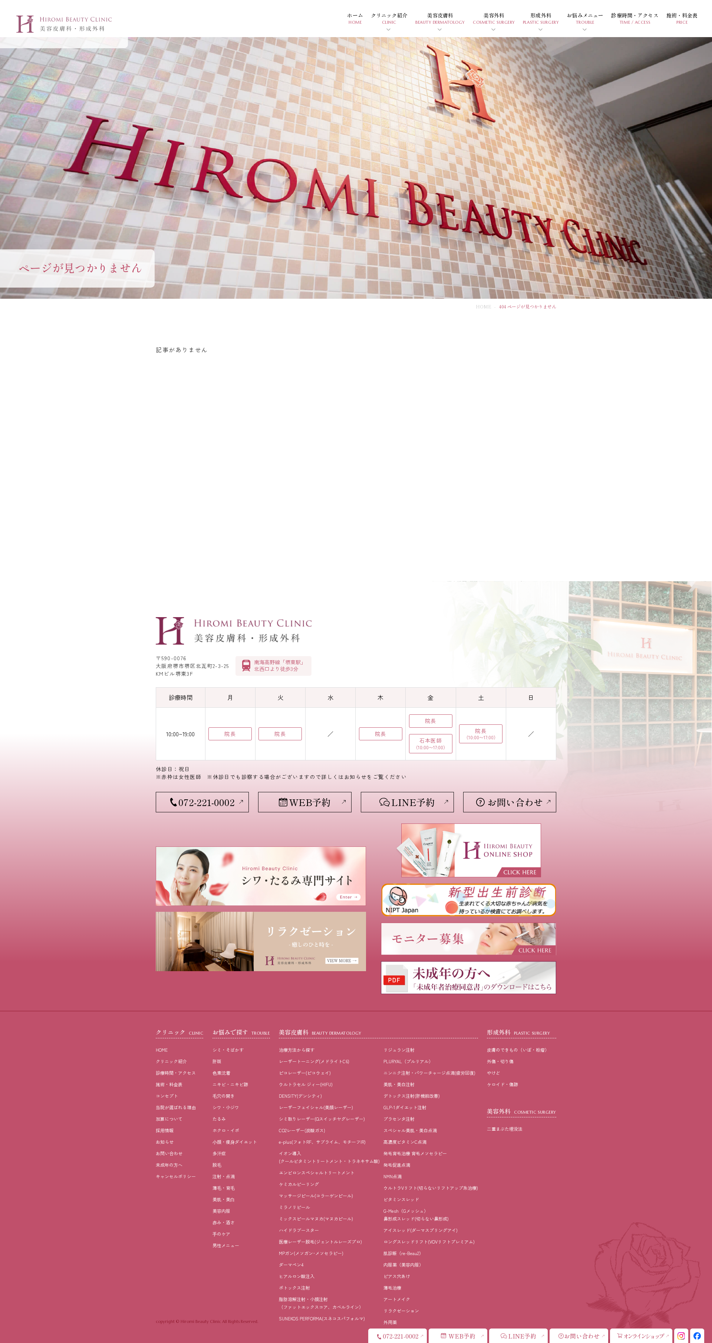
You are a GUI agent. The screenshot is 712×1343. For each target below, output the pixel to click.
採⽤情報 (165, 1130)
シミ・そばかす (228, 1049)
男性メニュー (225, 1245)
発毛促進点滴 (396, 1165)
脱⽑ (216, 1165)
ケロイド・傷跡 (502, 1084)
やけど (493, 1073)
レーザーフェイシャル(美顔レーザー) (316, 1107)
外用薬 (390, 1322)
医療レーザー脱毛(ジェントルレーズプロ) (320, 1241)
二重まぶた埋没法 (505, 1129)
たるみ (219, 1119)
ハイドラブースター (299, 1230)
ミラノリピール (294, 1207)
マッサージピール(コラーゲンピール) (316, 1195)
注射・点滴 (223, 1176)
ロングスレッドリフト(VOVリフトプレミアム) (429, 1241)
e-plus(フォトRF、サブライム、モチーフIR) (322, 1142)
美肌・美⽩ (223, 1199)
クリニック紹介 (171, 1061)
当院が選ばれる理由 (176, 1107)
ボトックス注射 (294, 1287)
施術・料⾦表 (169, 1084)
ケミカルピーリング (299, 1184)
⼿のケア (221, 1234)
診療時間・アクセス (176, 1073)
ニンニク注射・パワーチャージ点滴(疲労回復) (429, 1073)
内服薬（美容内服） (403, 1264)
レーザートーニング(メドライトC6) (314, 1061)
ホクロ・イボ (225, 1130)
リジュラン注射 (399, 1049)
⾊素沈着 (221, 1073)
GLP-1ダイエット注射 (404, 1107)
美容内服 (221, 1211)
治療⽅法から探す (296, 1049)
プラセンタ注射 (399, 1119)
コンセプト (167, 1096)
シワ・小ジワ (225, 1107)
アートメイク (396, 1299)
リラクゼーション (401, 1310)
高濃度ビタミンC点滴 (404, 1142)
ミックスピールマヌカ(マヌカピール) (316, 1218)
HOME (483, 306)
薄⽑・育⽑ (223, 1188)
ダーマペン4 (291, 1264)
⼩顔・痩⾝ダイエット (234, 1142)
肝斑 (216, 1061)
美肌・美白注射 (399, 1084)
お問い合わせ (169, 1153)
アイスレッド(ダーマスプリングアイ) (420, 1230)
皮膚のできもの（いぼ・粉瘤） (518, 1049)
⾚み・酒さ (223, 1222)
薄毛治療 (392, 1287)
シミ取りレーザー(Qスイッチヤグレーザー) (322, 1119)
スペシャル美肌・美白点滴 (410, 1130)
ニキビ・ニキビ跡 (230, 1084)
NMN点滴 (392, 1176)
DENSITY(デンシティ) (300, 1096)
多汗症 (219, 1153)
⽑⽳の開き (223, 1096)
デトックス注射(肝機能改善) (411, 1096)
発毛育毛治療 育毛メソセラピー (415, 1153)
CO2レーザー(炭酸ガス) (302, 1130)
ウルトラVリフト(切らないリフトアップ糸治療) (430, 1188)
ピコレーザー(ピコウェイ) (305, 1073)
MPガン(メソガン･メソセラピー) (311, 1253)
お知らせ (165, 1142)
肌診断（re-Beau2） (403, 1253)
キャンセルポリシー (176, 1176)
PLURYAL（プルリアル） (408, 1061)
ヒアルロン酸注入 (296, 1276)
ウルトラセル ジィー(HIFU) (306, 1084)
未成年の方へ (169, 1165)
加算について (169, 1119)
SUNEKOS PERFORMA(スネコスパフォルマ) (322, 1318)
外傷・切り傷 (500, 1061)
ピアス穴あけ (396, 1276)
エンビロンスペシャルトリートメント (317, 1172)
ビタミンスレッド (401, 1199)
